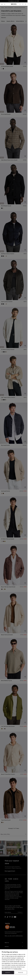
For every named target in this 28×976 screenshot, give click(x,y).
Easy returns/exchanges (14, 1)
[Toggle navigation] (2, 4)
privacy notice (17, 968)
